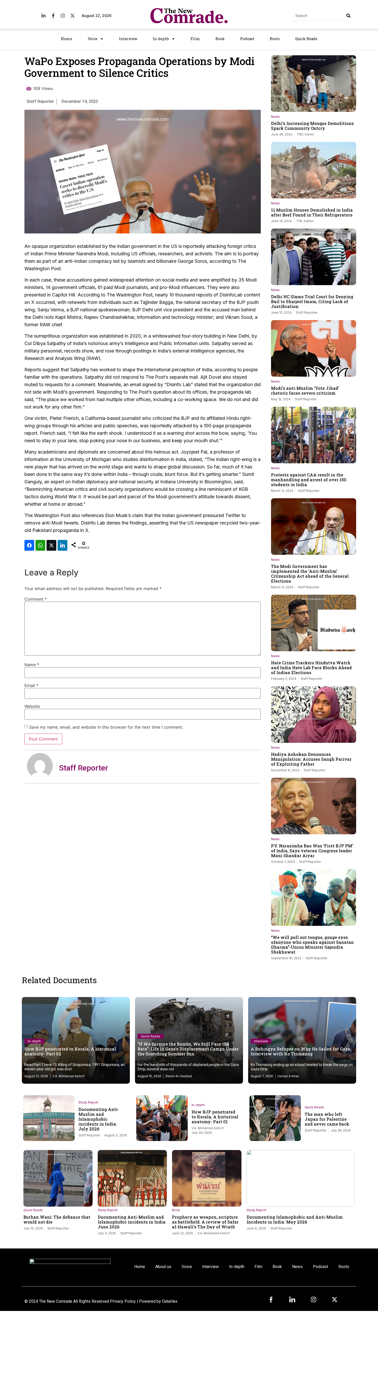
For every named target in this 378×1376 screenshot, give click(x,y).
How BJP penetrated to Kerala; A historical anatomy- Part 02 (70, 1051)
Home (66, 38)
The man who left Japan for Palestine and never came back (327, 1119)
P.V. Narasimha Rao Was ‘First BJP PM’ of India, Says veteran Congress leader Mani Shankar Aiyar (312, 850)
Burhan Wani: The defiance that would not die (56, 1219)
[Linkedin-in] (43, 16)
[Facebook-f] (53, 16)
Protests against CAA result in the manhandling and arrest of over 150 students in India (308, 479)
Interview (128, 38)
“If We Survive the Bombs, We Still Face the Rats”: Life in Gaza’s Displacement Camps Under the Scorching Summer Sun (188, 1048)
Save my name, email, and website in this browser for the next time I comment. (106, 727)
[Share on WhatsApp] (40, 545)
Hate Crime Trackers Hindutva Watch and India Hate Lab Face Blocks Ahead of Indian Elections (311, 667)
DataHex (169, 1301)
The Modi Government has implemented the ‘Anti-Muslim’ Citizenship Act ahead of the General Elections (310, 574)
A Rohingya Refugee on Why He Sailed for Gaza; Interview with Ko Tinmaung (301, 1051)
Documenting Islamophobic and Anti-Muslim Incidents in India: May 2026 (295, 1219)
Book (220, 38)
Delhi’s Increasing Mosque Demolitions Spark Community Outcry (312, 126)
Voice (92, 38)
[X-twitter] (72, 16)
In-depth (161, 38)
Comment (35, 599)
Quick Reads (306, 38)
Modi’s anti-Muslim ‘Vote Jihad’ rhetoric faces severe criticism (305, 390)
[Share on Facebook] (29, 545)
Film (195, 38)
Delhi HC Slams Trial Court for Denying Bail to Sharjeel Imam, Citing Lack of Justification (312, 301)
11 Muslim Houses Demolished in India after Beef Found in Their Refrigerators (312, 212)
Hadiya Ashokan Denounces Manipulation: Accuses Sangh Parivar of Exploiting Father (311, 759)
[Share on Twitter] (51, 545)
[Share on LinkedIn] (62, 545)
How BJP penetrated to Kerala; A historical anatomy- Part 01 (215, 1116)
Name (31, 665)
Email (31, 685)
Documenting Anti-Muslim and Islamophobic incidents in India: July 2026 (98, 1119)
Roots (275, 38)
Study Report (88, 1102)
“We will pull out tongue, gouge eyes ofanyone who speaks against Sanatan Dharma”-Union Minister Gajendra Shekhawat (312, 945)
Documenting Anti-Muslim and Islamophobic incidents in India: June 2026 (132, 1221)
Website (32, 706)
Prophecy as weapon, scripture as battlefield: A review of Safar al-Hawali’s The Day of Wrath (205, 1221)
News (275, 117)
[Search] (348, 16)
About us (163, 1266)
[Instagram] (63, 16)
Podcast (247, 38)
